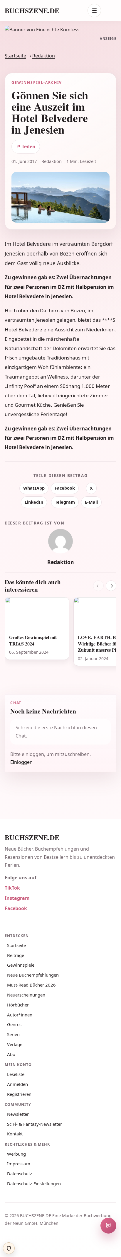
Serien (13, 1034)
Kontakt (15, 1134)
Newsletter (18, 1114)
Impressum (18, 1163)
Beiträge (15, 955)
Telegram (65, 502)
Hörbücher (18, 1005)
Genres (14, 1024)
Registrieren (19, 1094)
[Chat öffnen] (108, 1226)
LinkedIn (34, 502)
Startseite (15, 55)
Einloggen (21, 762)
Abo (11, 1054)
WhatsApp (34, 488)
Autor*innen (19, 1015)
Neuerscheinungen (26, 995)
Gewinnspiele (20, 965)
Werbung (16, 1154)
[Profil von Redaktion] (60, 541)
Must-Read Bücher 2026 (31, 985)
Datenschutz (19, 1173)
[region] (60, 638)
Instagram (17, 898)
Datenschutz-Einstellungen (34, 1183)
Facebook (65, 488)
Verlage (14, 1044)
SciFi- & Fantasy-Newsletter (34, 1124)
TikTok (12, 888)
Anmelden (17, 1084)
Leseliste (15, 1074)
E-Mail (91, 502)
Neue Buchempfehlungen (33, 975)
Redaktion (43, 55)
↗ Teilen (26, 146)
